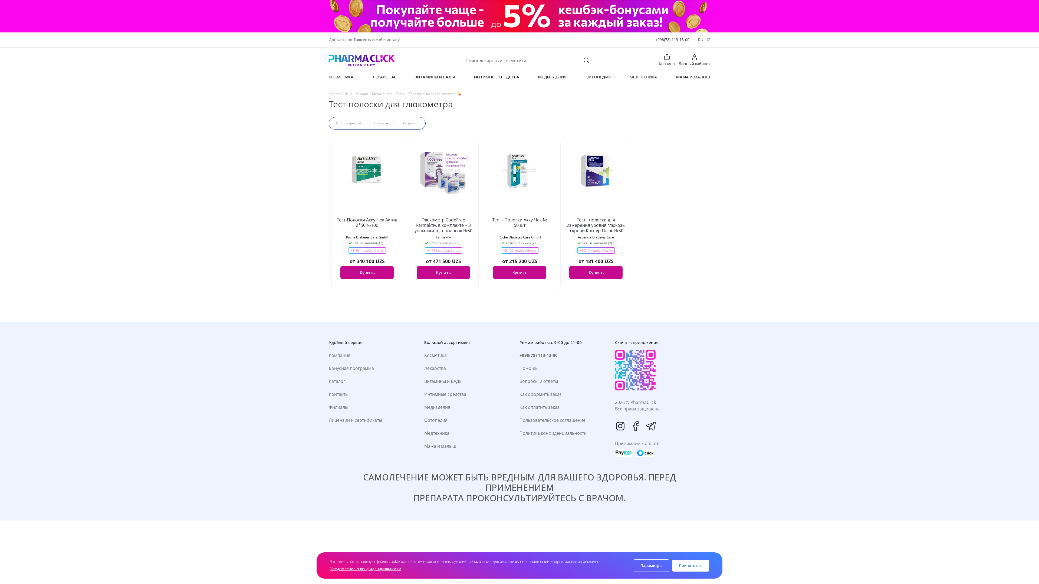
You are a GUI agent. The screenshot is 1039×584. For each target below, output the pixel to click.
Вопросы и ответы (539, 381)
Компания (339, 355)
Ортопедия (436, 420)
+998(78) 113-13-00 (672, 39)
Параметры (651, 565)
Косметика (435, 355)
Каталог (337, 381)
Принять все (690, 565)
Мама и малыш (440, 446)
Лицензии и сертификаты (355, 420)
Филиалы (338, 407)
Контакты (338, 394)
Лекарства (435, 368)
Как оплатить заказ (540, 407)
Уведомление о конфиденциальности (365, 568)
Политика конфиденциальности (553, 433)
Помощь (529, 368)
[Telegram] (650, 426)
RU (700, 39)
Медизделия (437, 407)
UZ (707, 39)
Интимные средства (445, 394)
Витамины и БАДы (443, 381)
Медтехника (436, 433)
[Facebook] (635, 426)
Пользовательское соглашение (553, 420)
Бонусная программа (351, 368)
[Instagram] (620, 426)
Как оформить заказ (541, 394)
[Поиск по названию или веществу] (586, 61)
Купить (367, 273)
